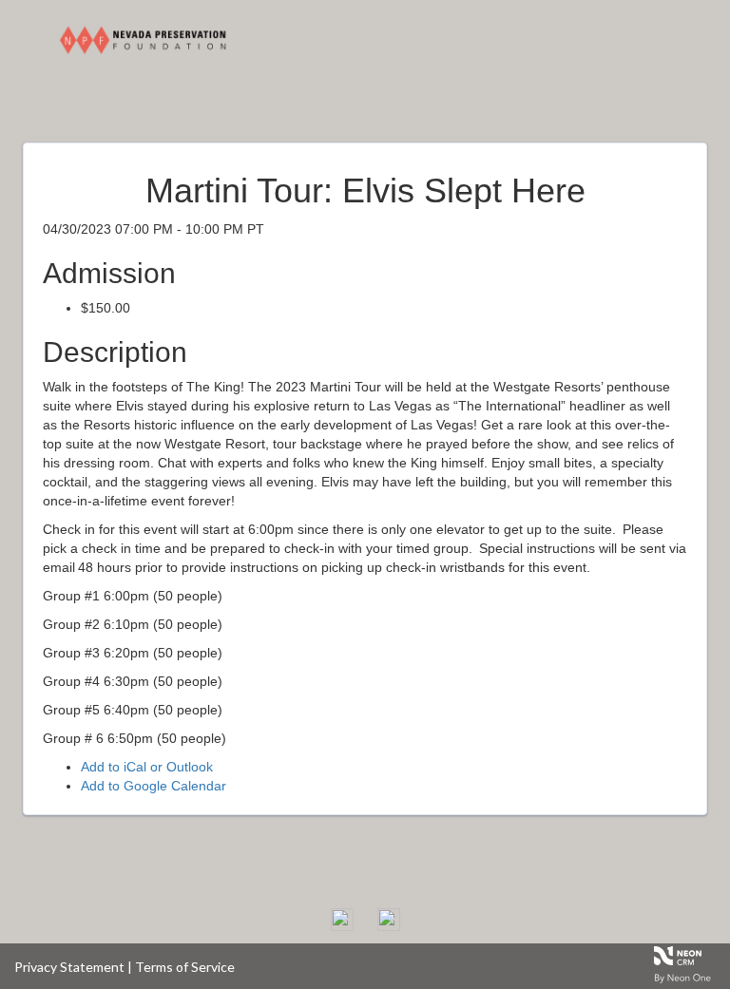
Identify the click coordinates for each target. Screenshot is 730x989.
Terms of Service (185, 967)
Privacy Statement (69, 967)
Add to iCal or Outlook (147, 766)
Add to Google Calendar (153, 785)
